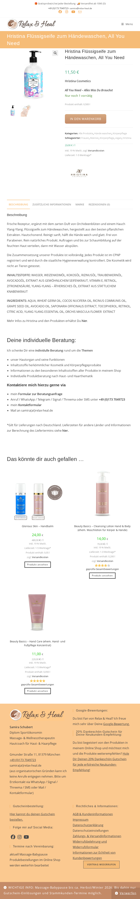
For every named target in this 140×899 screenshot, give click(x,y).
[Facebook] (13, 837)
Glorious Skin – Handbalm (37, 526)
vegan (118, 138)
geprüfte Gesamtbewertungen (102, 569)
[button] (55, 53)
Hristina (127, 138)
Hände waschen (103, 133)
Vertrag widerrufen (101, 864)
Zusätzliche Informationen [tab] (51, 204)
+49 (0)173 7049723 (58, 8)
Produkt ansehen (37, 564)
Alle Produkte (86, 133)
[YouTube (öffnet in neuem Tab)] (73, 12)
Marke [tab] (79, 204)
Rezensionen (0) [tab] (99, 204)
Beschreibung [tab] (18, 204)
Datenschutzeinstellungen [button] (91, 831)
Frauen (85, 138)
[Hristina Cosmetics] (78, 174)
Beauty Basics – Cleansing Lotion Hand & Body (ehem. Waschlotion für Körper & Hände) (102, 528)
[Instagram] (20, 837)
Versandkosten (96, 150)
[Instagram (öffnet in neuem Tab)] (66, 12)
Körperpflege (120, 133)
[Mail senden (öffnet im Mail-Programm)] (80, 12)
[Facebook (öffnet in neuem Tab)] (60, 12)
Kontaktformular (30, 405)
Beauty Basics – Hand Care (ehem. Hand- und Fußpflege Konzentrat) (37, 643)
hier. (65, 431)
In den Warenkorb (85, 119)
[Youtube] (26, 837)
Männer (94, 138)
